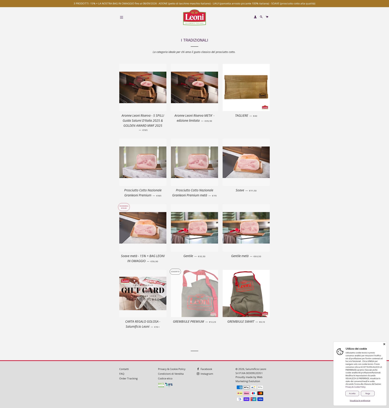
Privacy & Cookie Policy (172, 369)
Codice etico (165, 378)
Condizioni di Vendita (171, 373)
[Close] (384, 344)
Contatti (124, 369)
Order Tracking (128, 378)
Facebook (206, 369)
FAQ (121, 373)
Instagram (206, 373)
